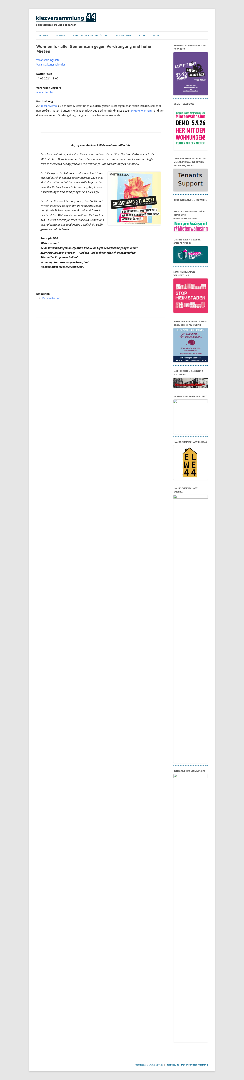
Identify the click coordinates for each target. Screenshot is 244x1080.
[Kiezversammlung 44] (66, 21)
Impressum (172, 1064)
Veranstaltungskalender (50, 64)
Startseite (42, 35)
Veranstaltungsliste (47, 60)
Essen (156, 35)
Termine (60, 35)
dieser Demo (49, 106)
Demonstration (51, 298)
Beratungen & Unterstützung (90, 35)
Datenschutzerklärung (194, 1064)
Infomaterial (123, 35)
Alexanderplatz (45, 92)
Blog (142, 35)
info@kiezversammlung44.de (149, 1064)
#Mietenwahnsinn (142, 110)
